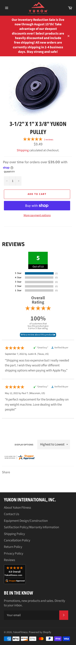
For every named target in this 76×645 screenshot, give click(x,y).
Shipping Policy (14, 534)
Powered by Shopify (40, 632)
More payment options (37, 215)
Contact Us (11, 514)
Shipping (23, 150)
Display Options (24, 444)
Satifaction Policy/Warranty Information (31, 527)
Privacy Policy (13, 553)
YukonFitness (20, 632)
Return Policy (13, 547)
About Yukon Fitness (17, 507)
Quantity (9, 171)
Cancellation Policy (17, 540)
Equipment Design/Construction (26, 520)
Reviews (9, 560)
